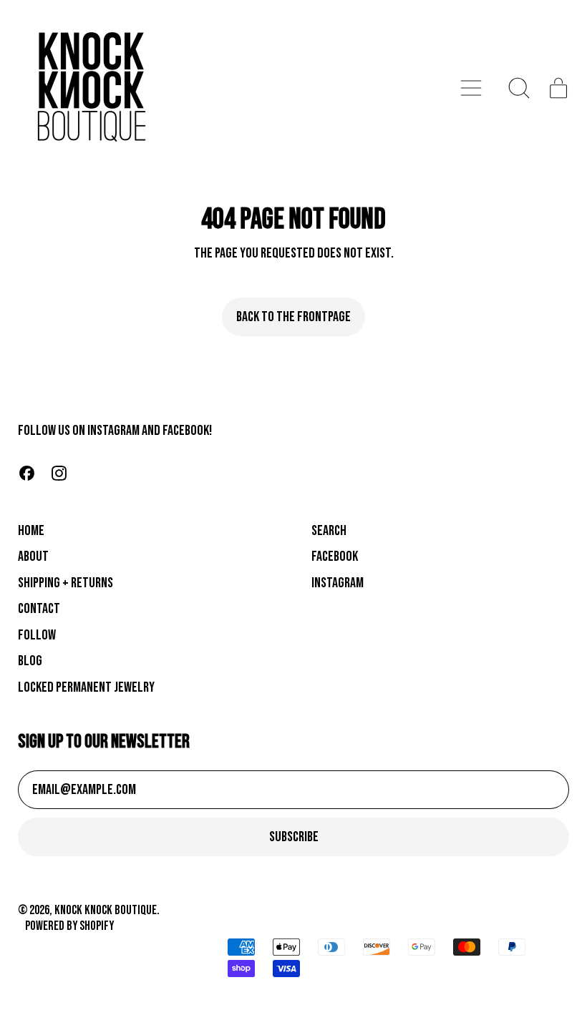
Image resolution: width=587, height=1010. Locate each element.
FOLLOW (37, 635)
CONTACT (39, 608)
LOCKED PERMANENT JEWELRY (86, 687)
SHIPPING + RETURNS (65, 583)
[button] (519, 88)
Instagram (337, 583)
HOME (31, 530)
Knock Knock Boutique (105, 910)
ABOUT (33, 556)
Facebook (334, 556)
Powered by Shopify (69, 925)
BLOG (30, 661)
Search (328, 530)
